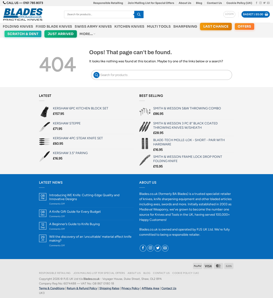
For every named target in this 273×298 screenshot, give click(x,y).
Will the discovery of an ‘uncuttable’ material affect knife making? (90, 238)
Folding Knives (18, 26)
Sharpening (185, 26)
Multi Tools (159, 26)
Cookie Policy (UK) (239, 3)
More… (86, 34)
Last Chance (216, 26)
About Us (185, 3)
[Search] (139, 14)
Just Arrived (61, 34)
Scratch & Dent (22, 34)
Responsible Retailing (108, 3)
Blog (199, 3)
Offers (244, 26)
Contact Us (214, 3)
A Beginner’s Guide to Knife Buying (74, 224)
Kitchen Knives (129, 26)
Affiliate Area (150, 288)
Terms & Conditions (51, 288)
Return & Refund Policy (82, 288)
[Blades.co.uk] (30, 14)
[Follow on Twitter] (264, 3)
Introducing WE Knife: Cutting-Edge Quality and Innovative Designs (84, 197)
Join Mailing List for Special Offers (151, 3)
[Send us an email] (268, 3)
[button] (229, 14)
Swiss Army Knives (93, 26)
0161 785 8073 (33, 3)
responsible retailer (185, 234)
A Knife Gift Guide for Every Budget (75, 211)
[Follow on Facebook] (256, 3)
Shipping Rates (109, 288)
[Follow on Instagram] (260, 3)
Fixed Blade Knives (54, 26)
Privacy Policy (130, 288)
